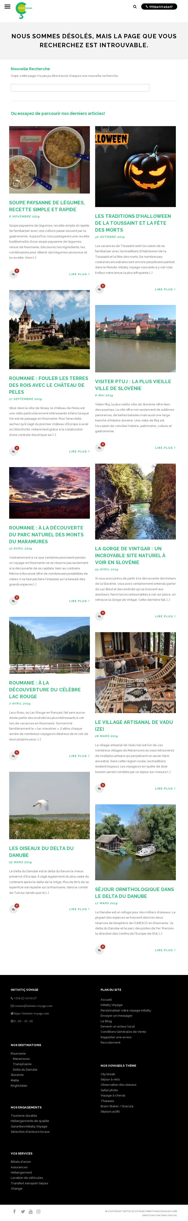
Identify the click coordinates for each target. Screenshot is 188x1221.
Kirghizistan (19, 1085)
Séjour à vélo (110, 1079)
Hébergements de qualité (30, 1121)
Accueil (106, 999)
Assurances (19, 1167)
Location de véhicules (27, 1177)
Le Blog (106, 1021)
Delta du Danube (24, 1069)
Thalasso (107, 1101)
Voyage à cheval (113, 1095)
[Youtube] (28, 1211)
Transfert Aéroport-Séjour (29, 1183)
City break (108, 1074)
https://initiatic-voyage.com (31, 1013)
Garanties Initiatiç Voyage (29, 1126)
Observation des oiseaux (118, 1084)
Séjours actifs (110, 1111)
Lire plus (78, 274)
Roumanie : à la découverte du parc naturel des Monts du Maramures (46, 534)
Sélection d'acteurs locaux (30, 1131)
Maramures (20, 1058)
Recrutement (110, 1042)
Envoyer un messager (117, 1015)
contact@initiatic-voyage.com (33, 1005)
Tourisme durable (24, 1115)
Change (16, 1188)
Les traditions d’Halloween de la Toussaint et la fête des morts (133, 223)
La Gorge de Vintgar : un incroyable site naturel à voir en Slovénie (130, 555)
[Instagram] (36, 1211)
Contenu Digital (166, 1215)
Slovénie (17, 1075)
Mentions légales (158, 1211)
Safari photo (109, 1090)
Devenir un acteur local (118, 1026)
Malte (15, 1080)
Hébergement (21, 1172)
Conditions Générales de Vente (123, 1031)
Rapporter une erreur (116, 1037)
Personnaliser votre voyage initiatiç (126, 1010)
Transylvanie (21, 1064)
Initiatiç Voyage (112, 1005)
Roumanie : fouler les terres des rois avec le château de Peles (48, 385)
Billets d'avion (21, 1161)
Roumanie (18, 1053)
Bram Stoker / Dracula (117, 1106)
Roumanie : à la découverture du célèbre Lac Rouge (45, 689)
